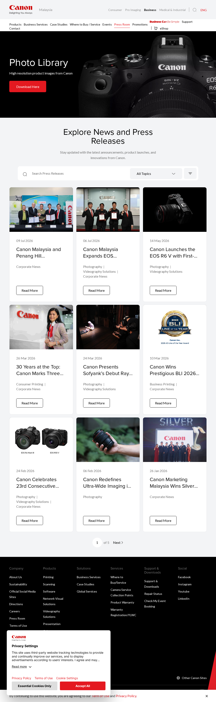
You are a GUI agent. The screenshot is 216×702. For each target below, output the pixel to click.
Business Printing (162, 384)
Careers (14, 611)
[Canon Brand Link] (20, 9)
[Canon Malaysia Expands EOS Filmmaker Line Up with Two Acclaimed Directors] (108, 244)
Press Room (122, 24)
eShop (163, 28)
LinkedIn (183, 598)
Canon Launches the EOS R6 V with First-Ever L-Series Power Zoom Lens (172, 259)
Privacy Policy (126, 696)
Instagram (185, 584)
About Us (15, 577)
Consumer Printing (29, 384)
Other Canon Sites (194, 678)
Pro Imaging (133, 10)
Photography (92, 267)
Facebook (184, 577)
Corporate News (28, 267)
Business (150, 10)
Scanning (49, 584)
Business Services (36, 24)
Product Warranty (122, 602)
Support (187, 21)
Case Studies (59, 24)
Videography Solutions (99, 271)
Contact (14, 28)
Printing (48, 577)
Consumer (115, 10)
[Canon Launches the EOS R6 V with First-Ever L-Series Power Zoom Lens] (175, 244)
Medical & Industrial (172, 10)
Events (107, 24)
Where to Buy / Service (85, 24)
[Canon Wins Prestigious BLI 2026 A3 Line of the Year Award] (175, 359)
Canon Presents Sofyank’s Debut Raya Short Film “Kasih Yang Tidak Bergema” (107, 376)
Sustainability (18, 584)
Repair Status (153, 593)
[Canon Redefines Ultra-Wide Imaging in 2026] (108, 474)
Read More (30, 290)
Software (49, 591)
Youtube (183, 591)
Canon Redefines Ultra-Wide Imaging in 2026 (106, 486)
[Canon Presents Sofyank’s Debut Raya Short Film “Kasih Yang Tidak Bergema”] (108, 359)
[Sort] (190, 173)
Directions (16, 604)
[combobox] (156, 173)
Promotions (140, 24)
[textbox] (156, 174)
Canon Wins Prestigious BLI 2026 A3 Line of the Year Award (173, 376)
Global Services (87, 591)
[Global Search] (195, 10)
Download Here (27, 87)
